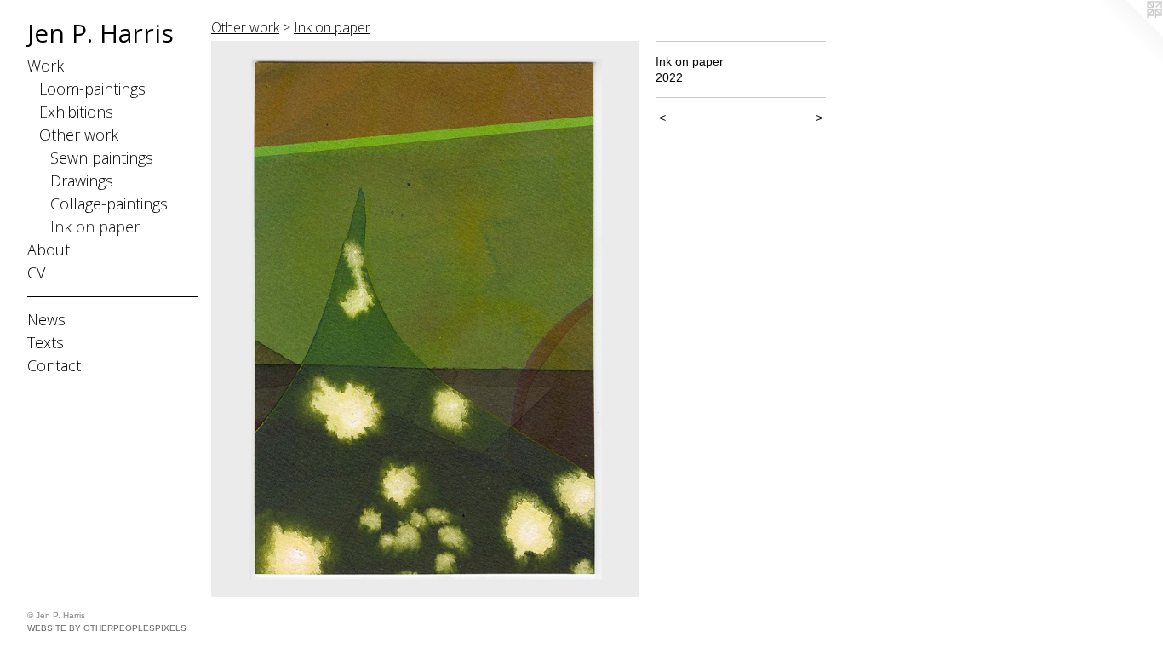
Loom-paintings (92, 88)
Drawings (81, 180)
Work (45, 65)
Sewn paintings (101, 157)
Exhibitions (76, 111)
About (48, 249)
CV (36, 272)
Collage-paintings (109, 203)
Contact (54, 365)
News (46, 319)
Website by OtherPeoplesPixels (106, 628)
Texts (45, 342)
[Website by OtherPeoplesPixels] (1129, 34)
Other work (78, 134)
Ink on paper (95, 226)
